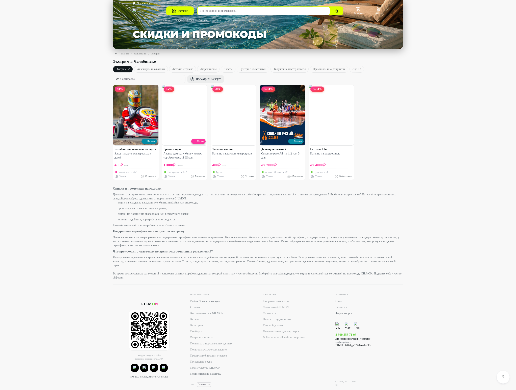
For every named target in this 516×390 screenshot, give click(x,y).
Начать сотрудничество (277, 319)
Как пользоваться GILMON (206, 313)
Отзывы (195, 307)
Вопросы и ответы (210, 20)
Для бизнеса (233, 20)
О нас (338, 301)
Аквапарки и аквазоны (151, 69)
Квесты (228, 69)
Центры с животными (253, 69)
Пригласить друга (201, 361)
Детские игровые (182, 69)
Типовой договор (273, 325)
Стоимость (269, 313)
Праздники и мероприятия (329, 69)
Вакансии (341, 307)
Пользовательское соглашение (208, 349)
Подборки (196, 331)
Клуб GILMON (185, 20)
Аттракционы (208, 69)
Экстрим (155, 53)
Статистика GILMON (276, 307)
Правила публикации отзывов (208, 355)
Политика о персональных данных (211, 343)
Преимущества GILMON (205, 367)
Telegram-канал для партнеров (281, 331)
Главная (125, 53)
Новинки (165, 20)
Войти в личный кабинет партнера (284, 337)
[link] (503, 377)
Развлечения (140, 53)
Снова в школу (141, 20)
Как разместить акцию (276, 301)
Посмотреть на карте (208, 78)
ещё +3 (357, 69)
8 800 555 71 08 (345, 334)
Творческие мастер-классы (290, 69)
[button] (135, 368)
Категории (196, 325)
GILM (149, 304)
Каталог (183, 10)
